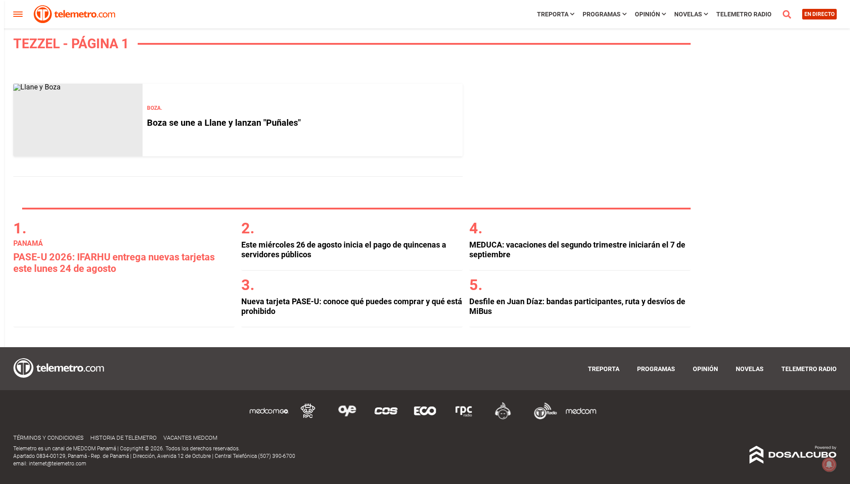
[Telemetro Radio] (541, 418)
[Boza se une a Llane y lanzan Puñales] (78, 120)
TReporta (552, 14)
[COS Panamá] (386, 418)
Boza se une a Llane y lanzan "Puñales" (224, 122)
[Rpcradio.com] (463, 418)
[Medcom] (580, 418)
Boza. (154, 108)
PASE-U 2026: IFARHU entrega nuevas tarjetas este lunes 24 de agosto (114, 263)
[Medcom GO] (269, 418)
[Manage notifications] (829, 464)
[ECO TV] (425, 418)
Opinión (647, 14)
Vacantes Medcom (190, 437)
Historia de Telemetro (123, 437)
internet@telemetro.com (57, 464)
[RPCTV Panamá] (308, 418)
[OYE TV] (347, 418)
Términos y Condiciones (48, 437)
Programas (602, 14)
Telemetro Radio (744, 14)
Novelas (688, 14)
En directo (819, 14)
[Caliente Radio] (502, 418)
